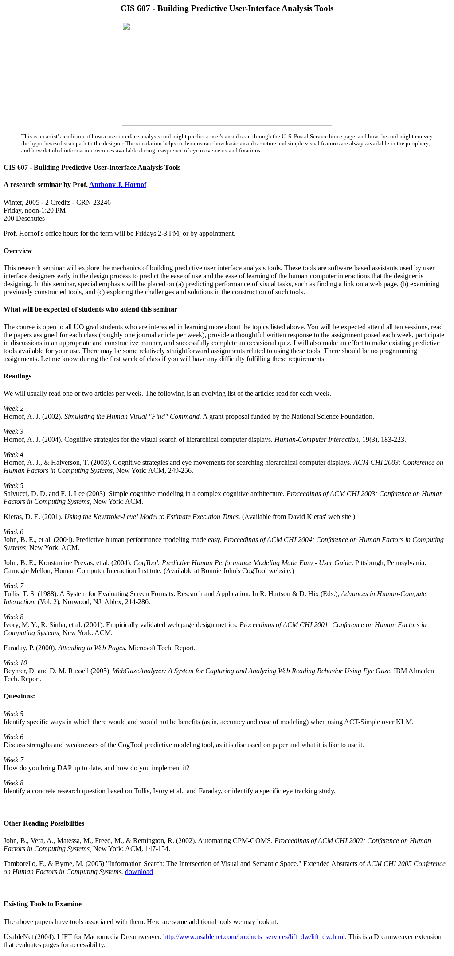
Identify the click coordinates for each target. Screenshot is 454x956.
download (139, 871)
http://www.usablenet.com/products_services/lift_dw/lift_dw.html (254, 936)
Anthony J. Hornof (117, 184)
